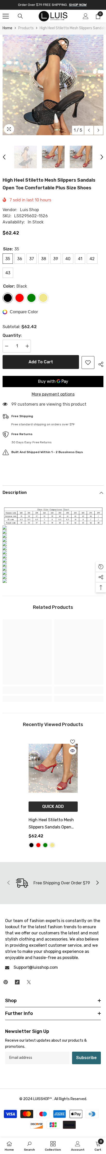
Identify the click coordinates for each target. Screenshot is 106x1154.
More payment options (53, 394)
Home (7, 28)
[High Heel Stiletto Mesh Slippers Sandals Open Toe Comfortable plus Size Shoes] (53, 768)
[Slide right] (97, 883)
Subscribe (86, 1057)
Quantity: (12, 335)
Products (26, 28)
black (31, 845)
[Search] (20, 16)
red (38, 845)
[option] (53, 85)
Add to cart (41, 361)
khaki (52, 845)
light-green (45, 845)
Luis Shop (29, 209)
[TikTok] (17, 982)
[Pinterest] (6, 982)
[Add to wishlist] (88, 362)
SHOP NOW (78, 5)
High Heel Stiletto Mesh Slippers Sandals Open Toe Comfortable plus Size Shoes (51, 824)
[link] (27, 690)
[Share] (98, 363)
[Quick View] (72, 751)
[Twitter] (29, 982)
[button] (88, 130)
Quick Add (53, 806)
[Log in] (86, 16)
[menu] (6, 16)
